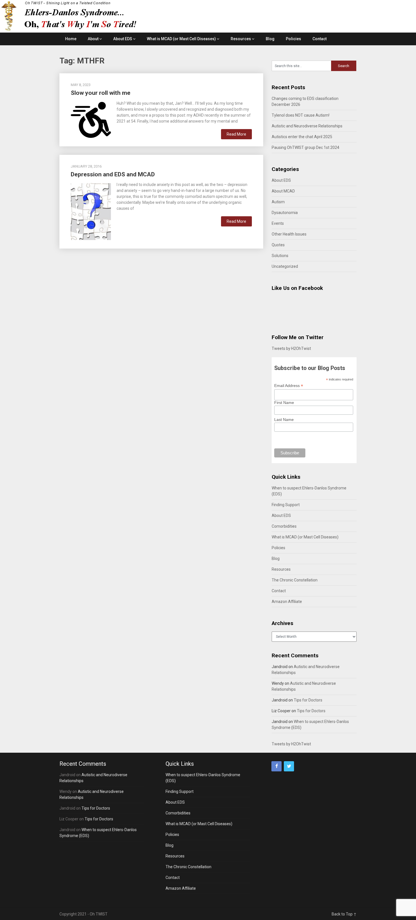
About (93, 39)
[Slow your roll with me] (91, 119)
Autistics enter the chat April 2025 (302, 136)
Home (70, 39)
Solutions (280, 255)
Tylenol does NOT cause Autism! (300, 115)
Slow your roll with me (100, 92)
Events (278, 223)
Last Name (284, 419)
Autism (278, 202)
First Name (284, 402)
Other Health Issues (289, 234)
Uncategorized (285, 266)
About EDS (122, 39)
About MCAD (283, 191)
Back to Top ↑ (344, 914)
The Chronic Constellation (295, 580)
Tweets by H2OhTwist (291, 348)
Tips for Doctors (308, 700)
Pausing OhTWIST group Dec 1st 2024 (305, 147)
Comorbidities (284, 526)
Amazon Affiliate (287, 601)
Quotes (278, 245)
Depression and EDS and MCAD (113, 174)
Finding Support (286, 504)
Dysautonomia (285, 212)
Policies (293, 39)
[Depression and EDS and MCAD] (91, 211)
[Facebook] (276, 766)
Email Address (288, 385)
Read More (236, 134)
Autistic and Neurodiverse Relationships (307, 126)
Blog (270, 39)
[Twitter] (289, 766)
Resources (241, 39)
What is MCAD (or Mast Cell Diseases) (181, 39)
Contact (319, 39)
